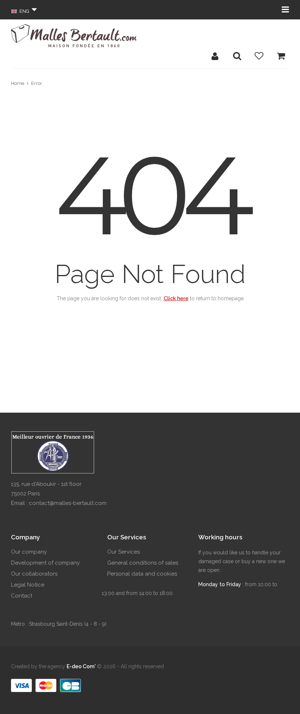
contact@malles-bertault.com (67, 503)
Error (36, 83)
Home (17, 83)
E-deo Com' (81, 666)
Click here (176, 298)
